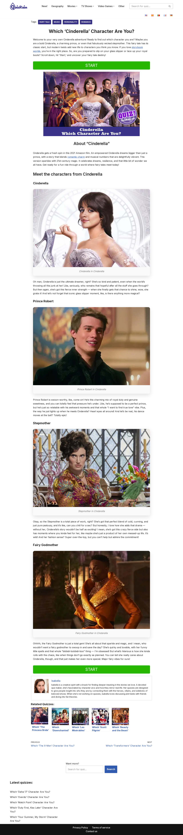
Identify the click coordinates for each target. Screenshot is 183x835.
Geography (57, 6)
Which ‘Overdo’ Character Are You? (29, 797)
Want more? (72, 763)
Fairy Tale (44, 22)
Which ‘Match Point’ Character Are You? (32, 802)
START (91, 65)
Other (121, 6)
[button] (76, 6)
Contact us (91, 831)
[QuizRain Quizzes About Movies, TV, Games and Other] (18, 6)
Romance (86, 22)
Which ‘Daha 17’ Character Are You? (30, 791)
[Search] (170, 6)
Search (111, 769)
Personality (70, 22)
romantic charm (76, 156)
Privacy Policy (80, 827)
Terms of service (101, 827)
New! (44, 6)
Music (57, 22)
